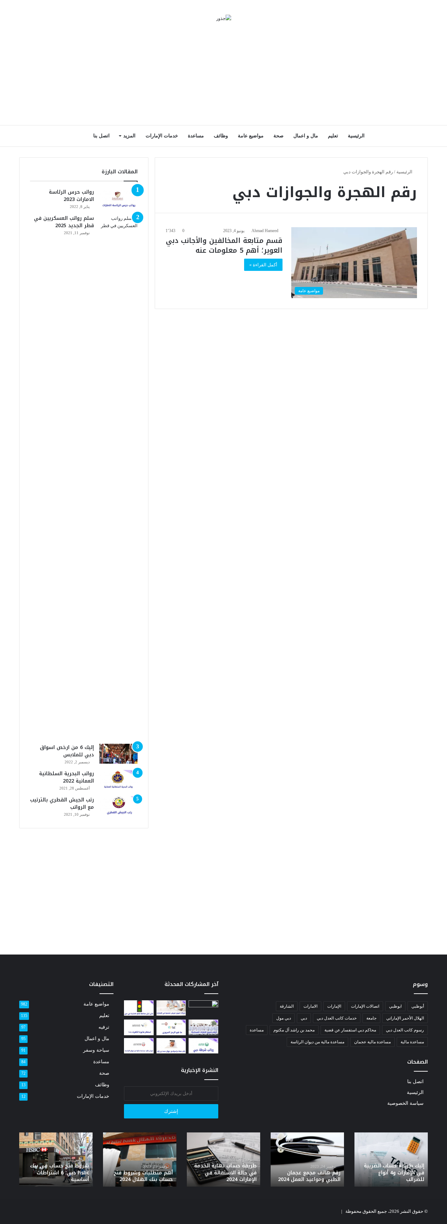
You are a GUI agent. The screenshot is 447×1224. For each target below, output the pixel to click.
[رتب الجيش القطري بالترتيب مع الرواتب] (118, 806)
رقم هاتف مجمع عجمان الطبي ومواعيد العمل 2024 (309, 1176)
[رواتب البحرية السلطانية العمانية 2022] (118, 780)
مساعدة (196, 135)
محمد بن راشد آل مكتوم (294, 1030)
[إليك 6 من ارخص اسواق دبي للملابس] (118, 754)
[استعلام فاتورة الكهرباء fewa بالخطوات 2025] (139, 1027)
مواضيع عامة (251, 135)
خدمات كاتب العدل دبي (337, 1018)
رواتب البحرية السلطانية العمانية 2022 (66, 777)
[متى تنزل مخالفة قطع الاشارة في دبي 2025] (139, 1008)
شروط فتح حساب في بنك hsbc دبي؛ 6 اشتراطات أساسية (59, 1172)
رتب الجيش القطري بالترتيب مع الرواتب (62, 803)
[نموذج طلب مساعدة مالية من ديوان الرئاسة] (139, 1045)
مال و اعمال (305, 135)
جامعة (371, 1018)
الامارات (310, 1006)
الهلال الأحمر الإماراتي (405, 1018)
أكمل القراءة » (263, 264)
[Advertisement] (223, 74)
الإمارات (334, 1006)
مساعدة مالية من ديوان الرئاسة (317, 1041)
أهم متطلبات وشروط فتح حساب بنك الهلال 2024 (143, 1176)
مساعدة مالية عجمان (372, 1041)
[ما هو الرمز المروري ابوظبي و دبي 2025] (171, 1027)
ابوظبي (395, 1006)
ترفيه (103, 1027)
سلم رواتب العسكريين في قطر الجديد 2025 (64, 222)
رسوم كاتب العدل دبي (405, 1030)
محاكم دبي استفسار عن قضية (350, 1030)
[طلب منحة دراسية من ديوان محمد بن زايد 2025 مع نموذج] (171, 1045)
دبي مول (283, 1018)
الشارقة (287, 1006)
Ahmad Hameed (264, 230)
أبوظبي (417, 1006)
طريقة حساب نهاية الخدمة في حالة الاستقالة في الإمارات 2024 (225, 1172)
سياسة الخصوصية (405, 1103)
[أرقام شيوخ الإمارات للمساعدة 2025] (203, 1027)
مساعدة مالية (412, 1041)
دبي (304, 1018)
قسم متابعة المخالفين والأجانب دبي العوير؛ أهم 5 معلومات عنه (224, 245)
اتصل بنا (101, 135)
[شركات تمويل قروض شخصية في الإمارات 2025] (171, 1008)
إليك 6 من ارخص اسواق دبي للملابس (67, 751)
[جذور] (223, 18)
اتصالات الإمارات (365, 1006)
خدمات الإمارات (162, 135)
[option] (391, 1159)
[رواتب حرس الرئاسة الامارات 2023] (118, 198)
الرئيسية (356, 135)
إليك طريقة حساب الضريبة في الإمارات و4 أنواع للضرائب (394, 1172)
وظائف (221, 135)
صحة (278, 135)
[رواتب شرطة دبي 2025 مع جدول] (203, 1045)
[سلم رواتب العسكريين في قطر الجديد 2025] (118, 477)
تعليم (333, 135)
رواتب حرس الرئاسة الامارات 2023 (71, 195)
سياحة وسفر (96, 1050)
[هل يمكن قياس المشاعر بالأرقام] (203, 1008)
